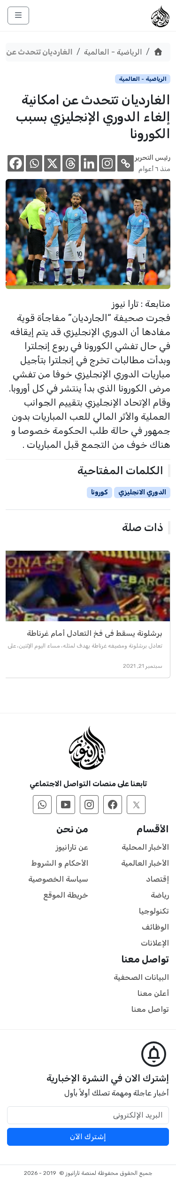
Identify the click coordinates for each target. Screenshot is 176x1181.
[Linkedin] (89, 163)
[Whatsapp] (34, 163)
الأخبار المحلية (145, 847)
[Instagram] (107, 163)
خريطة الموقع (65, 895)
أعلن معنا (153, 993)
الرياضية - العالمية (113, 51)
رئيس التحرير (152, 158)
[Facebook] (16, 163)
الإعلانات (155, 943)
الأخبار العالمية (145, 863)
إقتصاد (157, 879)
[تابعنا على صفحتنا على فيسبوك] (112, 804)
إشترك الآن (88, 1136)
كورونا (99, 492)
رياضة (160, 895)
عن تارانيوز (72, 847)
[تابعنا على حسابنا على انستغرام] (89, 804)
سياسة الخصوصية (58, 879)
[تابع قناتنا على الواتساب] (42, 804)
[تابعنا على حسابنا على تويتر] (136, 804)
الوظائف (155, 927)
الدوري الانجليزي (142, 492)
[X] (52, 163)
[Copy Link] (125, 163)
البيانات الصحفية (141, 977)
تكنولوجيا (154, 911)
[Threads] (70, 163)
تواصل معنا (150, 1009)
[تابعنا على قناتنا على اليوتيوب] (65, 804)
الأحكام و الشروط (59, 863)
